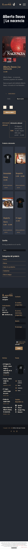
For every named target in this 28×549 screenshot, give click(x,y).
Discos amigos (7, 275)
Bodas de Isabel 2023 (6, 400)
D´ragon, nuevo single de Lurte (7, 391)
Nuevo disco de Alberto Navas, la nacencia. (7, 410)
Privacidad (23, 428)
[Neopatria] (20, 158)
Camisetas (6, 271)
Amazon (19, 405)
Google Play (21, 403)
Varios (5, 259)
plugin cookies (24, 547)
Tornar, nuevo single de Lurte (7, 381)
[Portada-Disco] (14, 46)
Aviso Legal (19, 428)
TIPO (8, 99)
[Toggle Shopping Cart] (20, 4)
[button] (15, 94)
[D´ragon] (20, 203)
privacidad (17, 344)
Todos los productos (9, 267)
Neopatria (19, 173)
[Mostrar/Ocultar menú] (24, 4)
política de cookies (20, 545)
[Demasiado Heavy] (7, 158)
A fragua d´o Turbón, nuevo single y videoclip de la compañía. (7, 368)
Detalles (10, 185)
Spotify (19, 399)
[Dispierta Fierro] (7, 203)
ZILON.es (14, 428)
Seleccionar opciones (6, 186)
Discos (5, 263)
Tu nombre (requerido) (18, 304)
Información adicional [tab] (5, 124)
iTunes (19, 401)
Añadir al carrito (10, 112)
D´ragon (18, 218)
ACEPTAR (14, 547)
